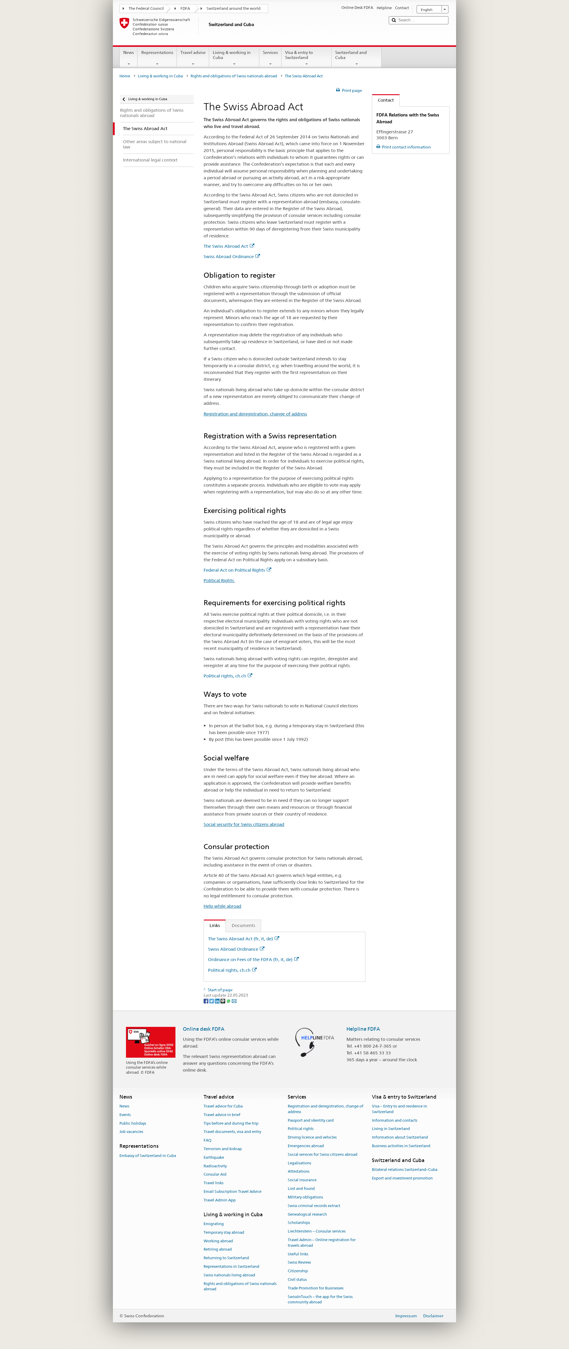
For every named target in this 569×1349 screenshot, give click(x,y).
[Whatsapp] (229, 1000)
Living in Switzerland (391, 1129)
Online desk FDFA (203, 1029)
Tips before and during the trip (231, 1123)
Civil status (297, 1279)
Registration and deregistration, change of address (255, 414)
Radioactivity (215, 1166)
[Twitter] (212, 1000)
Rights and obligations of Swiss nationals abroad (234, 76)
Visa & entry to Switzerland (299, 55)
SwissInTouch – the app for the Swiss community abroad (320, 1299)
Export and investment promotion (402, 1178)
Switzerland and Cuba (351, 55)
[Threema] (223, 1000)
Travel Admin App (220, 1200)
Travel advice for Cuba (223, 1106)
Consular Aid (215, 1174)
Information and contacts (394, 1120)
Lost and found (301, 1188)
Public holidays (132, 1123)
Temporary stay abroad (224, 1232)
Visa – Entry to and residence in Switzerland (399, 1109)
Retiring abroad (218, 1249)
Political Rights (219, 580)
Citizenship (298, 1271)
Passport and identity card (311, 1120)
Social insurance (302, 1180)
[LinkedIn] (217, 1000)
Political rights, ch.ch (225, 676)
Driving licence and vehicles (312, 1137)
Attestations (298, 1171)
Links (212, 925)
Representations (157, 52)
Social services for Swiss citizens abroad (322, 1154)
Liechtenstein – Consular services (317, 1231)
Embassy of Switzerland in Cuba (147, 1155)
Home (124, 76)
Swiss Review (299, 1262)
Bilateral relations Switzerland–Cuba (404, 1169)
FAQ (207, 1140)
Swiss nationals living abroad (229, 1275)
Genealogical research (307, 1214)
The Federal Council (146, 8)
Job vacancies (131, 1132)
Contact (383, 100)
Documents (243, 925)
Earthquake (214, 1157)
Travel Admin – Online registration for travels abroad (322, 1243)
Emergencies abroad (306, 1146)
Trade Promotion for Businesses (315, 1288)
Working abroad (218, 1241)
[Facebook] (206, 1000)
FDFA (185, 8)
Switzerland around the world (233, 8)
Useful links (298, 1254)
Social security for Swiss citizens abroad (244, 824)
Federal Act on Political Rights (234, 570)
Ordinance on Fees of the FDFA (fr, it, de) (250, 959)
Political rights (301, 1129)
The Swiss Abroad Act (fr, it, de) (240, 939)
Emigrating (214, 1224)
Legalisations (299, 1163)
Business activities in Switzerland (401, 1146)
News (128, 52)
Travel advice (193, 52)
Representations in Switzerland (231, 1266)
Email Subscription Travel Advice (232, 1191)
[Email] (234, 1000)
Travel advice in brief (222, 1115)
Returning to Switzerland (226, 1258)
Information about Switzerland (400, 1137)
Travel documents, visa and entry (232, 1132)
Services (270, 52)
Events (125, 1115)
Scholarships (299, 1223)
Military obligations (305, 1197)
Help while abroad (222, 906)
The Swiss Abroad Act (226, 246)
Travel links (213, 1183)
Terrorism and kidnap (223, 1149)
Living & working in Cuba (232, 55)
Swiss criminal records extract (314, 1205)
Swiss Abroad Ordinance (229, 256)
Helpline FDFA (363, 1029)
